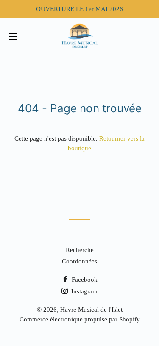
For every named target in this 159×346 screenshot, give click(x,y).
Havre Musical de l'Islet (91, 309)
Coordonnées (79, 261)
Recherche (80, 249)
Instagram (84, 291)
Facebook (84, 279)
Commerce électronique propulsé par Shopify (80, 319)
